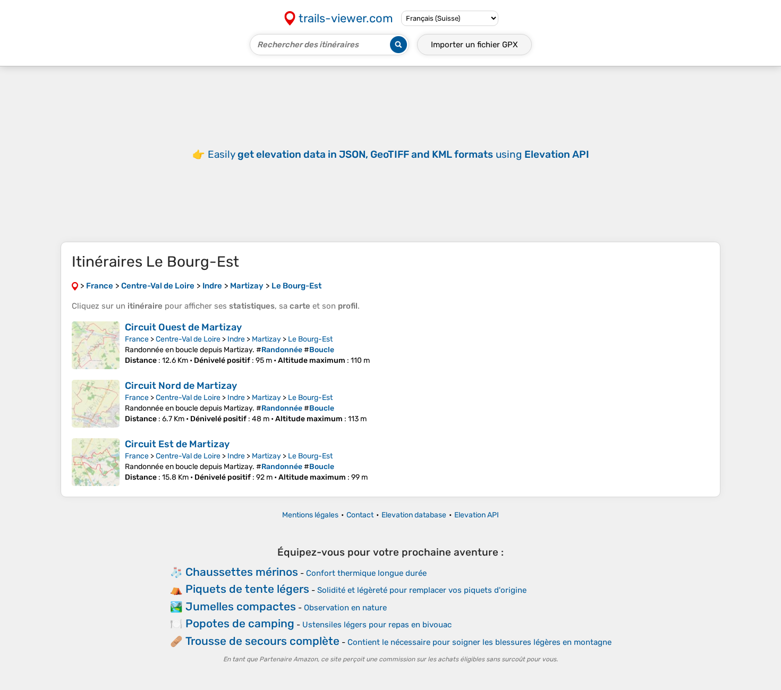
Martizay (266, 339)
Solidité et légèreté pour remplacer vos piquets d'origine (422, 590)
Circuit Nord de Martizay (181, 385)
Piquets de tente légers (247, 588)
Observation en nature (345, 607)
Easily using (398, 154)
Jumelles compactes (240, 606)
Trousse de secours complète (262, 641)
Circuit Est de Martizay (177, 444)
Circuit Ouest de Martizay (183, 327)
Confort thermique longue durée (366, 573)
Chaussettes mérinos (241, 571)
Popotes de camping (239, 623)
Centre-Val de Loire (188, 339)
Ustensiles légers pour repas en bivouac (377, 624)
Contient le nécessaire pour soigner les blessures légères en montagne (479, 642)
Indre (236, 339)
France (137, 339)
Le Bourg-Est (310, 339)
